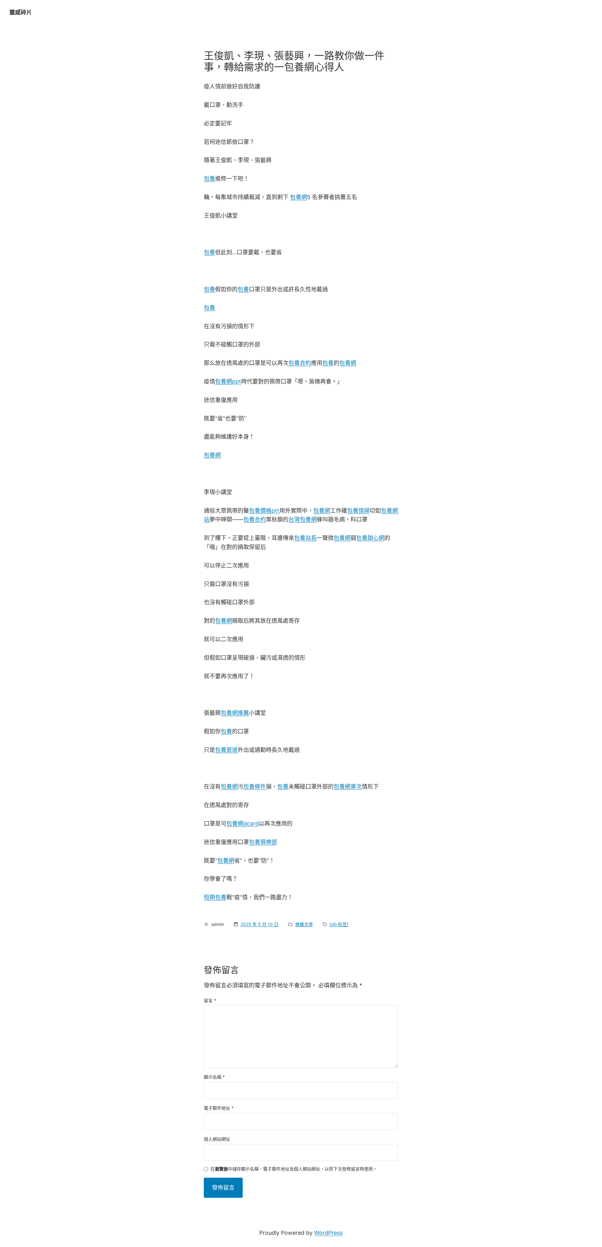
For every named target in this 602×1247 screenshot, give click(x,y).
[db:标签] (339, 924)
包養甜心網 (370, 538)
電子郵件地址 (219, 1108)
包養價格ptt (264, 510)
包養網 (298, 197)
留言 (210, 1000)
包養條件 (254, 786)
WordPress (328, 1232)
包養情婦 (358, 510)
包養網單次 (348, 786)
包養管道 (226, 750)
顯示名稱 (214, 1077)
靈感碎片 (20, 12)
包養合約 (299, 363)
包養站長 (305, 538)
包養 (209, 178)
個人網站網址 (217, 1139)
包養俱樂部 (263, 842)
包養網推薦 (235, 713)
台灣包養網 (302, 519)
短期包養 (215, 897)
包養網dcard (242, 823)
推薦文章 (304, 924)
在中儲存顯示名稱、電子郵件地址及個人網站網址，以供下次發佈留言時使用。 (293, 1169)
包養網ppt (228, 381)
